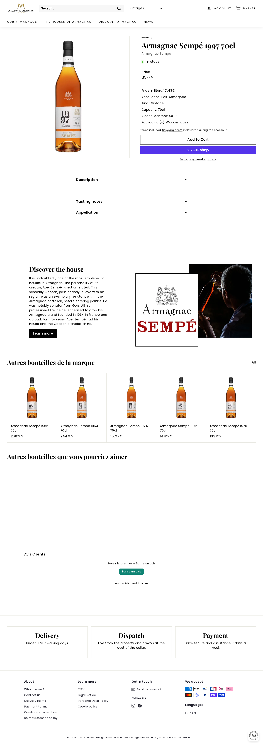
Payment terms (35, 706)
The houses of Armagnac (68, 22)
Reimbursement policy (41, 718)
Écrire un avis (131, 571)
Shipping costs (172, 130)
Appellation (87, 212)
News (149, 22)
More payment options (198, 159)
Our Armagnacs (22, 22)
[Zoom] (68, 97)
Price (146, 72)
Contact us (32, 695)
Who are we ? (34, 689)
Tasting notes (89, 201)
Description (87, 179)
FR (187, 713)
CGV (81, 689)
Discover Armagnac (118, 22)
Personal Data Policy (93, 701)
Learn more (43, 333)
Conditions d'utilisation (40, 712)
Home (146, 37)
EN (194, 713)
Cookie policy (88, 706)
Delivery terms (35, 701)
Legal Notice (87, 695)
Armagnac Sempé (156, 53)
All (254, 362)
